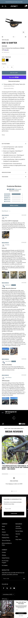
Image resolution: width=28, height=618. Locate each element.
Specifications (6, 172)
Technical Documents (18, 527)
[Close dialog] (27, 601)
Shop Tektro (19, 539)
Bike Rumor (11, 469)
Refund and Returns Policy (7, 544)
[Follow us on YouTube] (14, 588)
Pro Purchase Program (5, 561)
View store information (9, 88)
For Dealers (5, 565)
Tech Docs (5, 176)
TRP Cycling (5, 39)
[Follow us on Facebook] (3, 588)
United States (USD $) (7, 594)
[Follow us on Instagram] (10, 588)
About (3, 526)
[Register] (24, 578)
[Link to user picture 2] (14, 275)
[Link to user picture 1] (5, 235)
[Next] (25, 36)
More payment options (14, 81)
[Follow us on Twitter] (7, 588)
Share (3, 134)
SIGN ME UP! (21, 613)
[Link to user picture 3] (22, 275)
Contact (4, 552)
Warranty (18, 534)
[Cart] (25, 6)
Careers (4, 532)
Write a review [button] (14, 205)
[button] (7, 194)
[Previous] (2, 36)
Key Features (6, 143)
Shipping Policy (5, 537)
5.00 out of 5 (18, 189)
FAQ (17, 536)
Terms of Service (6, 540)
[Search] (5, 6)
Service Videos (19, 531)
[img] (5, 215)
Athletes (4, 555)
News (3, 529)
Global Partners (5, 558)
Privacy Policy (5, 535)
